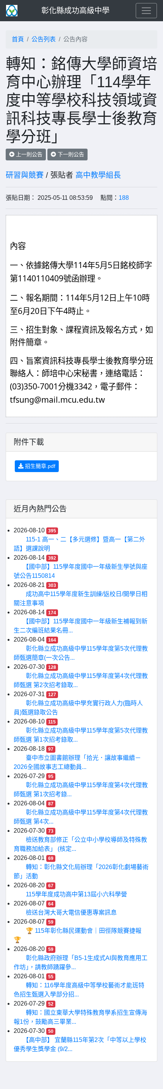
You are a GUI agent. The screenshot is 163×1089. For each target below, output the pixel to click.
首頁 (18, 39)
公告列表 (43, 39)
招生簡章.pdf (39, 466)
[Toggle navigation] (146, 10)
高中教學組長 (98, 175)
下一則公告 (70, 154)
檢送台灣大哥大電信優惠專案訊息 (71, 912)
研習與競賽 (25, 175)
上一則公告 (28, 154)
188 (124, 198)
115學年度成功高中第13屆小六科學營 (76, 894)
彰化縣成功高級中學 (75, 10)
